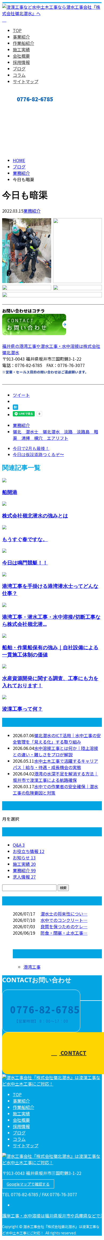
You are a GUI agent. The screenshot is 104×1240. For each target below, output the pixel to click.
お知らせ (24, 857)
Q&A (19, 845)
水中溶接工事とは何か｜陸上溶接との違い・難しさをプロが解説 (55, 751)
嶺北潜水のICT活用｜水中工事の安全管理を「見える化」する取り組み (57, 738)
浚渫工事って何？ (22, 708)
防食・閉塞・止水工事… (64, 933)
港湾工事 (32, 967)
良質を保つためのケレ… (64, 926)
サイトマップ (25, 81)
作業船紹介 (23, 43)
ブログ (19, 68)
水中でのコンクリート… (64, 920)
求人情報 (24, 877)
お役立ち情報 (28, 851)
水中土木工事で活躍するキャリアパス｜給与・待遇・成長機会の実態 (55, 764)
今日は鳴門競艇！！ (25, 562)
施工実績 (21, 49)
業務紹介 (32, 211)
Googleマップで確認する (28, 1184)
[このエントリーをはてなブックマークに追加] (15, 408)
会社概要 (21, 56)
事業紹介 (21, 36)
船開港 (9, 492)
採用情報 (21, 62)
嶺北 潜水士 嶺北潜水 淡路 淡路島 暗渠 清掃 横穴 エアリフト (55, 434)
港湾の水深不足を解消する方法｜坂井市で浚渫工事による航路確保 (55, 776)
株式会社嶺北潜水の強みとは (35, 515)
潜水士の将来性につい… (64, 913)
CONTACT (20, 107)
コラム (19, 75)
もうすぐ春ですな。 (25, 539)
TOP (17, 30)
